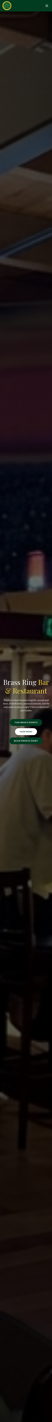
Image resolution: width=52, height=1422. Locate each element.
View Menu (26, 731)
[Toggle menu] (47, 6)
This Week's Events (26, 722)
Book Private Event (26, 741)
